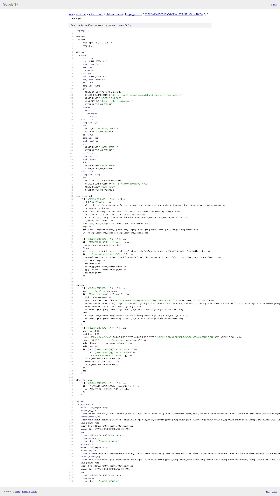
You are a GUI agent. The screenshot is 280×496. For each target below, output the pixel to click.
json (274, 491)
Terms (34, 491)
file (128, 25)
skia (71, 14)
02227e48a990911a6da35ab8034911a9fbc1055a (174, 14)
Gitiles (17, 491)
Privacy (25, 491)
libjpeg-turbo (114, 14)
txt (268, 491)
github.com (96, 14)
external (81, 14)
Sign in (274, 4)
